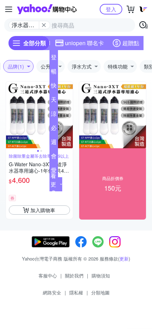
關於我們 (74, 275)
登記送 (54, 58)
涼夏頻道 (54, 115)
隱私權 (76, 292)
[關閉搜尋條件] (44, 25)
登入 (111, 9)
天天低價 (54, 101)
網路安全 (52, 292)
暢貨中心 (54, 72)
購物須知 (101, 275)
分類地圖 (100, 292)
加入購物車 (42, 210)
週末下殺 (54, 143)
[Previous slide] (10, 115)
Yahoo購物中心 (47, 9)
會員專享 (54, 157)
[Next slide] (68, 115)
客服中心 (48, 275)
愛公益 (54, 171)
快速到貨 (54, 86)
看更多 (53, 184)
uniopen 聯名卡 (84, 43)
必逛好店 (54, 129)
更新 (124, 258)
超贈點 (130, 43)
